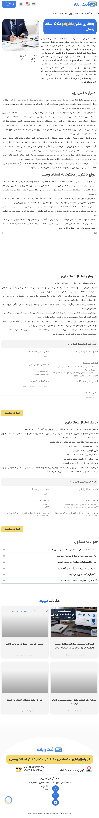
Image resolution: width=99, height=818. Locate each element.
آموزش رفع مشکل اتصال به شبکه (24, 700)
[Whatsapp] (55, 788)
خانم (44, 504)
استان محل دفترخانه (87, 381)
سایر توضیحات (90, 393)
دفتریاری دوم (41, 374)
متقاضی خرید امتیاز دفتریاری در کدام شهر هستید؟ (27, 515)
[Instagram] (55, 795)
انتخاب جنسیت (41, 501)
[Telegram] (55, 802)
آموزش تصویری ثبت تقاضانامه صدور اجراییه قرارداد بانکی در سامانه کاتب (74, 646)
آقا (46, 507)
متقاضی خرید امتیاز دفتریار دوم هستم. (79, 507)
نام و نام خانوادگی (88, 351)
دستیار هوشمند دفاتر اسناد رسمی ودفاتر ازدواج (74, 702)
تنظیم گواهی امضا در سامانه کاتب (24, 644)
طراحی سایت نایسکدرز (39, 813)
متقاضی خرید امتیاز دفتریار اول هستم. (80, 504)
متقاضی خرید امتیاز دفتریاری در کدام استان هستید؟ (75, 515)
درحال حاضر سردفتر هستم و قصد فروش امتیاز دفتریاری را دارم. (77, 368)
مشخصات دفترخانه (39, 381)
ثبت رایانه (81, 5)
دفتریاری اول (41, 371)
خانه (97, 14)
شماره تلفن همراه (39, 351)
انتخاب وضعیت (90, 363)
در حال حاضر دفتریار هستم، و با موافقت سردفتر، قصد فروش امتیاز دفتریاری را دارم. (74, 374)
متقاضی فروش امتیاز (38, 364)
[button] (34, 4)
